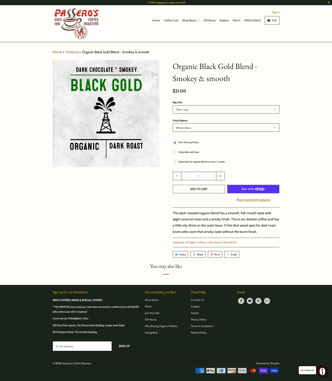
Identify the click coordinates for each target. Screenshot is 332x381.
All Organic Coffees (195, 242)
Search (195, 313)
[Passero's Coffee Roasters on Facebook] (241, 301)
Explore (224, 20)
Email (234, 254)
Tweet (182, 254)
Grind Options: (180, 120)
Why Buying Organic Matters (161, 326)
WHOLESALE (252, 20)
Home (156, 20)
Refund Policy (199, 332)
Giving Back (151, 332)
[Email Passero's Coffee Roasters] (267, 301)
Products (72, 52)
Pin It (217, 254)
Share (200, 254)
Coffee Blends (229, 242)
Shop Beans (189, 20)
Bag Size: (178, 102)
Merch (236, 20)
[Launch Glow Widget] (322, 371)
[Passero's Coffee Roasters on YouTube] (250, 301)
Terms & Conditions (202, 326)
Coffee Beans (214, 242)
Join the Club (152, 313)
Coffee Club (171, 20)
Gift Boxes (209, 20)
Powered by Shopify (267, 363)
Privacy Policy (198, 319)
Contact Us (197, 300)
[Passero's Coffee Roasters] (79, 23)
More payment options (253, 200)
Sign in (275, 12)
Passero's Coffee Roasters (76, 363)
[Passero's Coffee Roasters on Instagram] (258, 301)
